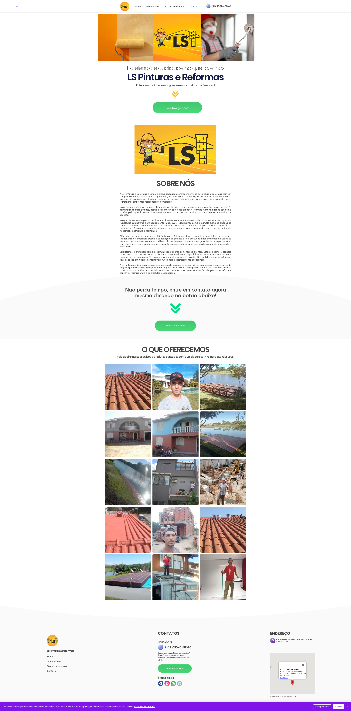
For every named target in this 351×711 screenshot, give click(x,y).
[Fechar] (347, 706)
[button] (17, 6)
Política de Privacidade (144, 706)
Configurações (322, 706)
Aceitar (338, 706)
